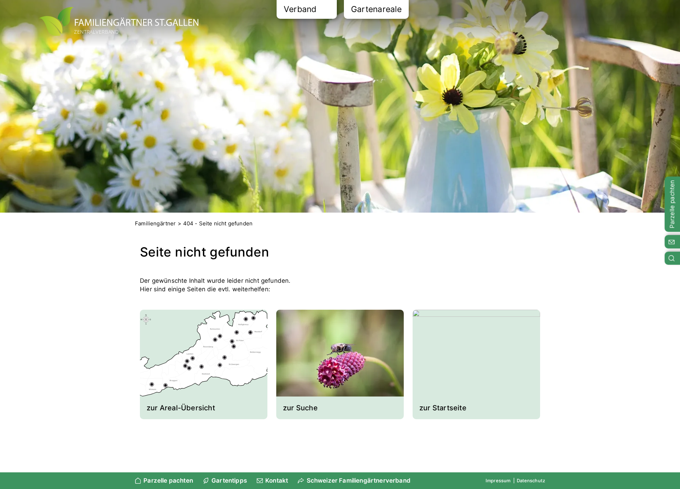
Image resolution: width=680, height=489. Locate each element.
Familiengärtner (155, 223)
